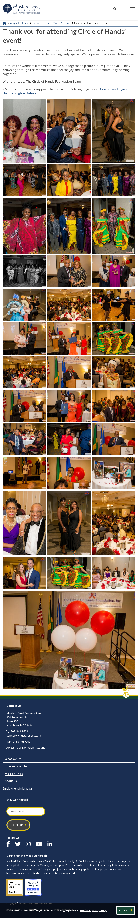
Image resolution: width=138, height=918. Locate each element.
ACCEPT (124, 910)
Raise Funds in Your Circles (51, 23)
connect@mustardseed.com (23, 735)
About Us (11, 781)
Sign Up (17, 825)
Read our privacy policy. (93, 910)
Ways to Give (19, 23)
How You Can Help (17, 766)
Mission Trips (14, 773)
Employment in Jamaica (17, 788)
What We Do (13, 759)
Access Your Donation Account (25, 747)
